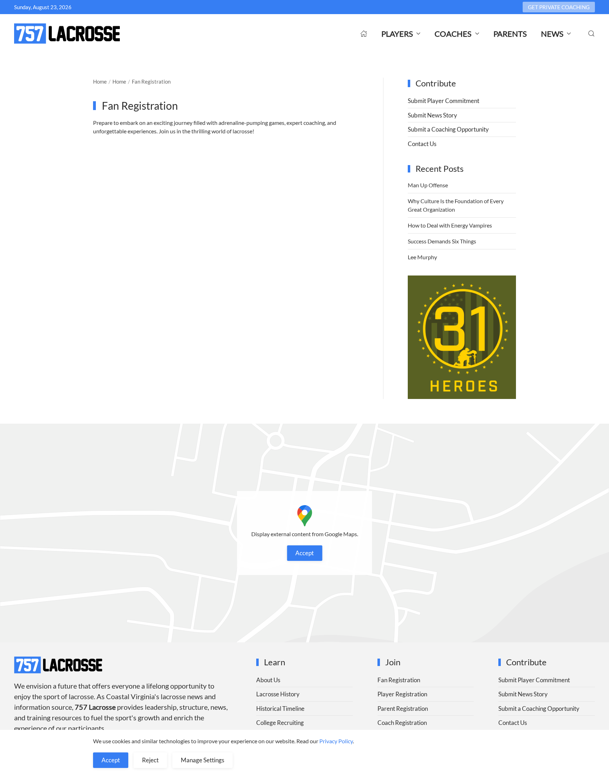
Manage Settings (202, 760)
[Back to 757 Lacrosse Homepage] (363, 33)
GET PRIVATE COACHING (559, 7)
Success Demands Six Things (442, 241)
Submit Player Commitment (443, 100)
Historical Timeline (280, 708)
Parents (510, 33)
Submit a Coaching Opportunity (448, 129)
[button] (591, 33)
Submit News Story (432, 115)
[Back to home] (67, 33)
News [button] (552, 33)
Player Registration (402, 694)
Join (392, 662)
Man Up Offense (428, 185)
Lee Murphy (422, 257)
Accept (304, 553)
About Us (268, 680)
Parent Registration (402, 708)
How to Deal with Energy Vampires (450, 225)
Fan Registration (398, 680)
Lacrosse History (278, 694)
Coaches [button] (453, 33)
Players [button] (397, 33)
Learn (274, 662)
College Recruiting (280, 722)
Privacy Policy (336, 741)
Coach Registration (402, 722)
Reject (150, 760)
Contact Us (422, 143)
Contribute (526, 662)
